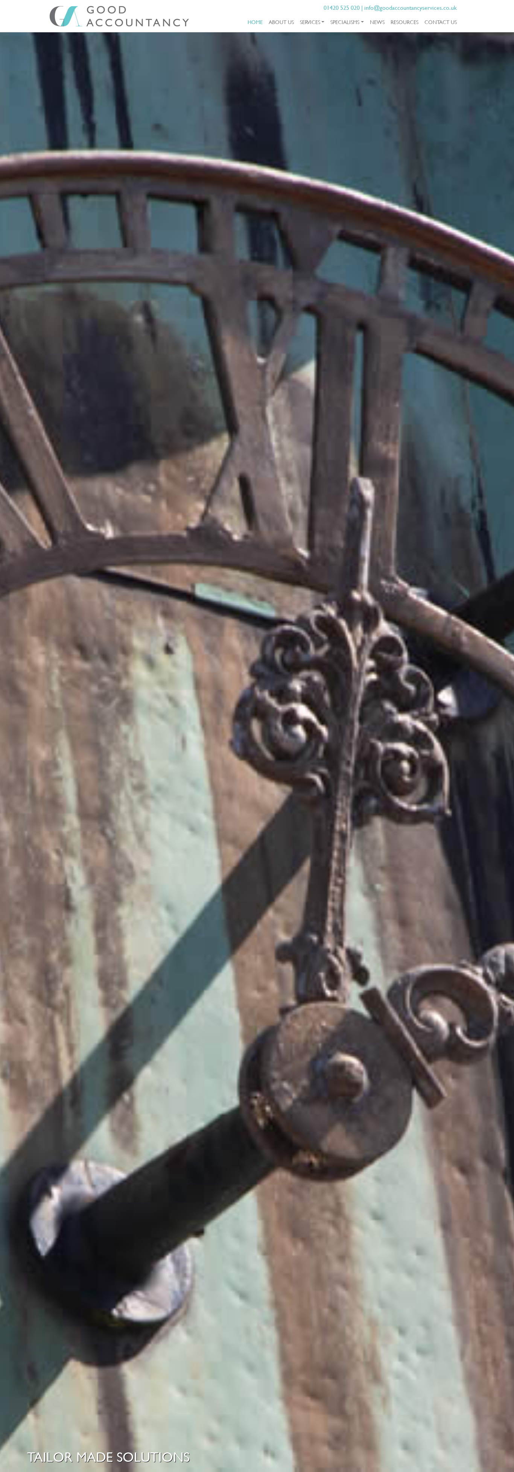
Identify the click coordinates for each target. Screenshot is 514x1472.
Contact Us (440, 21)
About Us (281, 21)
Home (257, 21)
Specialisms (344, 21)
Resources (404, 21)
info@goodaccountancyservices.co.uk (410, 7)
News (377, 21)
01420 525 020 (342, 7)
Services (310, 21)
